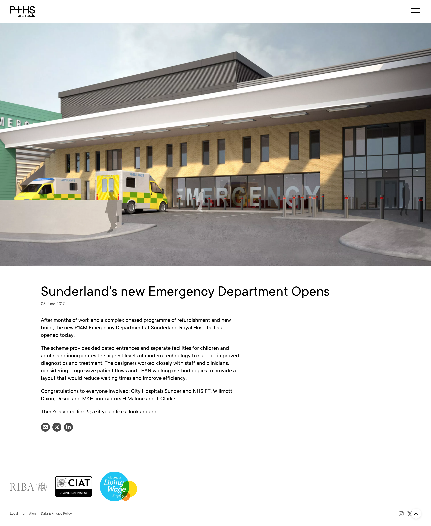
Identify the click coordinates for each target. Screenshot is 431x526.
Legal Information (23, 513)
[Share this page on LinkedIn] (68, 427)
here (92, 411)
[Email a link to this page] (45, 427)
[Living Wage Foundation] (118, 486)
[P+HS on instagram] (401, 513)
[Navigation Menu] (415, 12)
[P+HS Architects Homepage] (22, 11)
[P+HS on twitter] (410, 513)
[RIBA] (28, 486)
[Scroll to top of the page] (416, 514)
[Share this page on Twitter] (56, 427)
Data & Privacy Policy (56, 513)
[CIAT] (73, 486)
